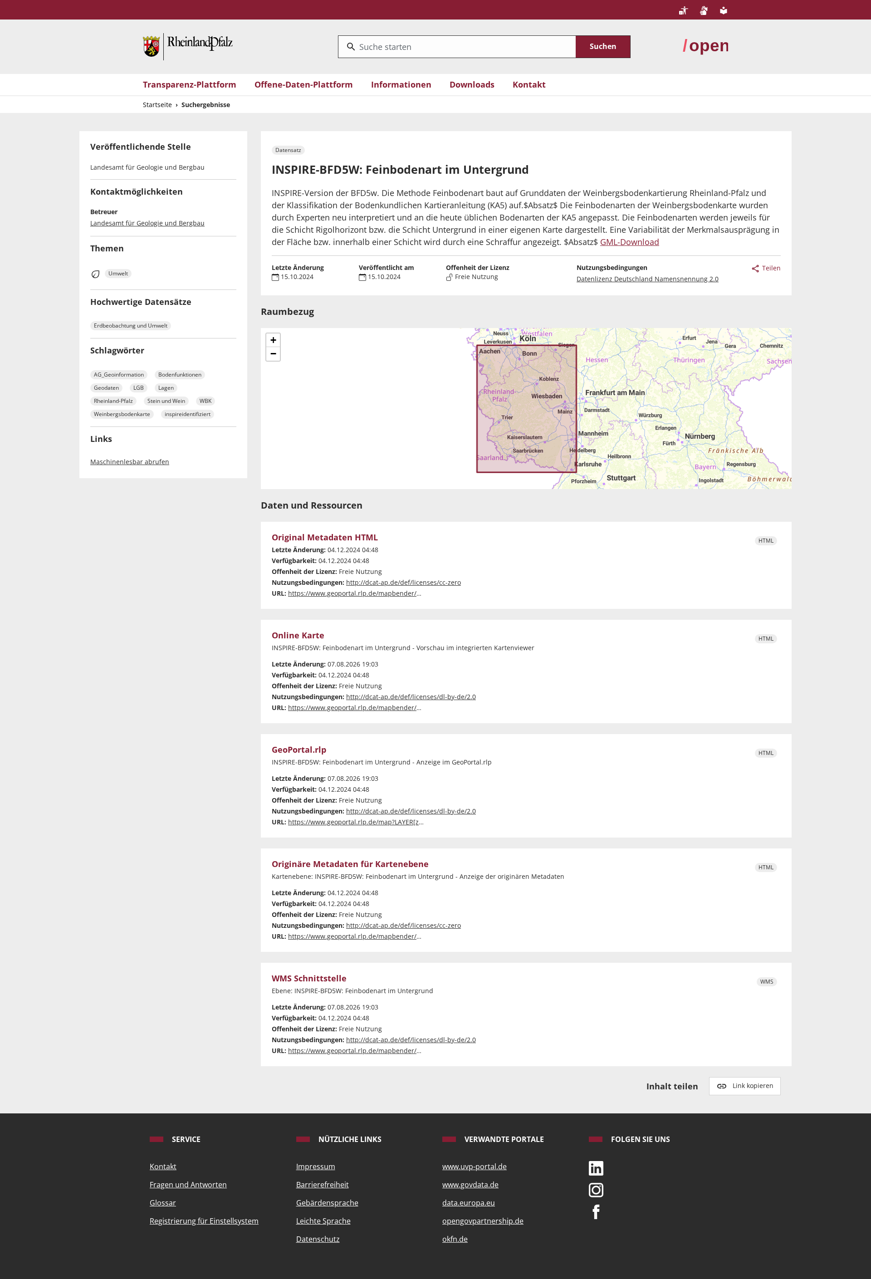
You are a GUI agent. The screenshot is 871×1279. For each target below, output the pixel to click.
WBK (205, 401)
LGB (138, 388)
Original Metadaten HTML (325, 538)
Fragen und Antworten (188, 1185)
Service (185, 1139)
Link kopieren (753, 1085)
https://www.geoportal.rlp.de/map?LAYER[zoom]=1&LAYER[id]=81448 (392, 822)
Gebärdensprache (327, 1203)
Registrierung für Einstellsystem (204, 1221)
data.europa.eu (468, 1203)
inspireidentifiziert (187, 414)
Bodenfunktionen (179, 374)
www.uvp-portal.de (474, 1166)
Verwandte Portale (503, 1139)
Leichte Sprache (323, 1221)
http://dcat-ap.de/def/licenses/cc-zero (403, 582)
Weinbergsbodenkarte (122, 414)
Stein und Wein (166, 401)
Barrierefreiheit (322, 1185)
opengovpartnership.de (483, 1221)
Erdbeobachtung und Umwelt (130, 325)
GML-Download (629, 241)
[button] (273, 340)
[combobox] (457, 47)
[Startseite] (188, 45)
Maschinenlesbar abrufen (129, 461)
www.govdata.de (470, 1185)
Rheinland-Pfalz (113, 401)
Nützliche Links (349, 1139)
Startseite (157, 104)
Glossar (163, 1203)
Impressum (315, 1166)
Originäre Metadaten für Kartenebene (350, 864)
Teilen (770, 268)
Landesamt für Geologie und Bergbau (147, 223)
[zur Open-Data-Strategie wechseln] (705, 45)
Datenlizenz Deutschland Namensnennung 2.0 (648, 278)
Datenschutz (318, 1239)
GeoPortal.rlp (299, 750)
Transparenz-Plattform (189, 84)
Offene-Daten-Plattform (303, 84)
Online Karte (298, 636)
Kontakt (529, 84)
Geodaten (106, 388)
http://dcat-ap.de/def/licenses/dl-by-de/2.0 (411, 696)
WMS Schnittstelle (309, 979)
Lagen (166, 388)
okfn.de (455, 1239)
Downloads (472, 84)
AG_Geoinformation (119, 374)
